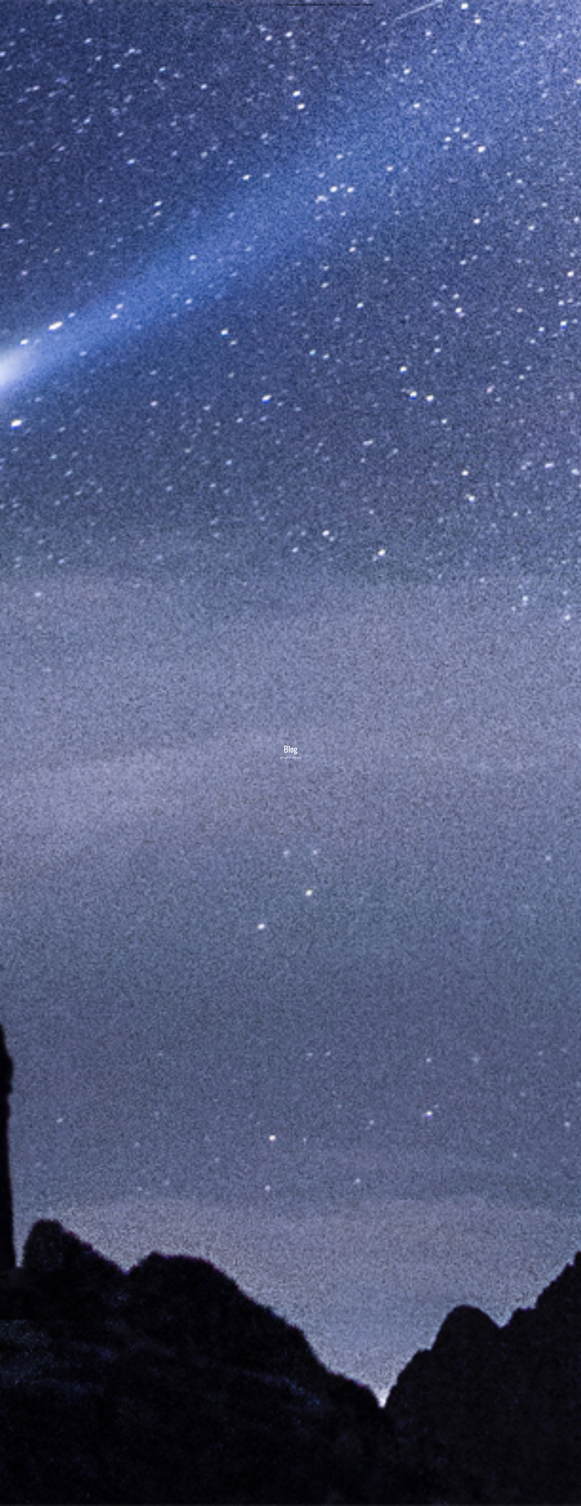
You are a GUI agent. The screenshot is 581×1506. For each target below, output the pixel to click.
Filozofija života (338, 4)
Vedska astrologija (296, 4)
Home (278, 4)
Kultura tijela (318, 4)
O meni (355, 4)
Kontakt (368, 4)
